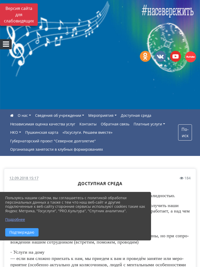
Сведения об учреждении (58, 115)
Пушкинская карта (41, 132)
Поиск (185, 132)
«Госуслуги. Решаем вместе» (88, 132)
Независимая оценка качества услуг (42, 124)
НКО (14, 132)
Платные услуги (148, 124)
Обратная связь (115, 124)
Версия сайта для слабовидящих (19, 14)
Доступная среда (136, 115)
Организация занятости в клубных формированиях (56, 149)
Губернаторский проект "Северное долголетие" (53, 140)
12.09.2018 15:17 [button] (24, 177)
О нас (23, 115)
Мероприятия (101, 115)
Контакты (88, 124)
